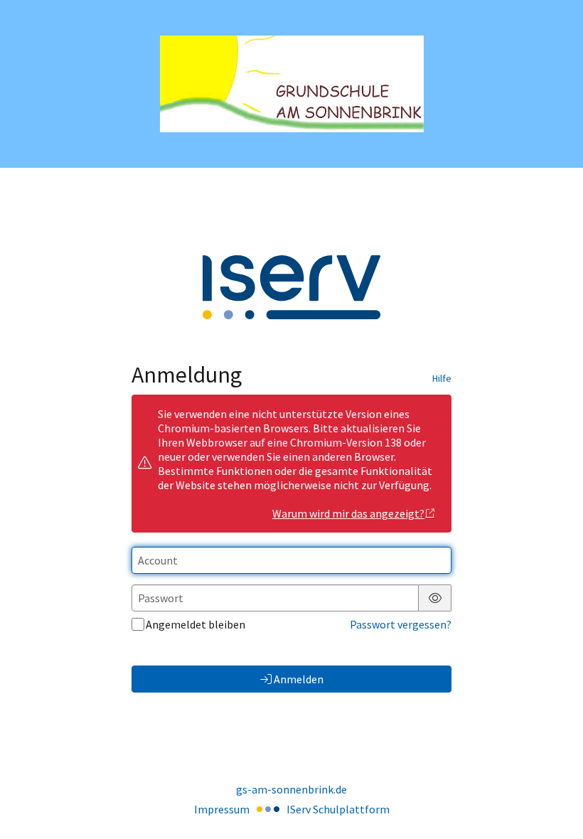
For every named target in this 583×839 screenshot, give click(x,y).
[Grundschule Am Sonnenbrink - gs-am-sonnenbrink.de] (292, 84)
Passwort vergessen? (400, 624)
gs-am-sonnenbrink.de (291, 789)
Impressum (222, 809)
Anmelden (298, 679)
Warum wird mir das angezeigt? (348, 513)
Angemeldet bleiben (195, 624)
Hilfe (441, 378)
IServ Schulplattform (338, 809)
